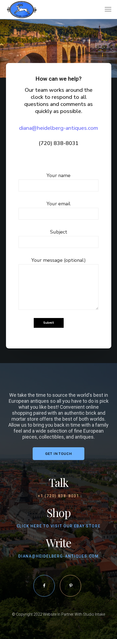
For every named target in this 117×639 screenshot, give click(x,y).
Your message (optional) (58, 260)
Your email (58, 203)
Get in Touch (58, 454)
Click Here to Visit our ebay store (59, 526)
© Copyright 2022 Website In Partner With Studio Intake (58, 614)
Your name (58, 175)
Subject (58, 232)
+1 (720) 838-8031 (58, 496)
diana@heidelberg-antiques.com (58, 128)
